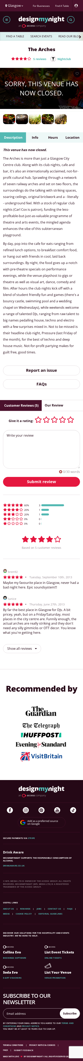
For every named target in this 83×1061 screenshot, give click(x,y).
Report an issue (41, 370)
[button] (29, 58)
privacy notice (30, 1026)
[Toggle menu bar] (6, 19)
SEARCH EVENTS (41, 36)
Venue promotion (55, 977)
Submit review (41, 481)
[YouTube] (57, 810)
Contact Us (54, 908)
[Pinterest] (41, 810)
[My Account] (77, 5)
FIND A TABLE (15, 36)
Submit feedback (23, 1050)
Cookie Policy (24, 913)
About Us (8, 908)
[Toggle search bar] (71, 19)
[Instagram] (26, 810)
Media (6, 913)
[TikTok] (73, 810)
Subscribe (70, 1013)
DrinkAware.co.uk (14, 865)
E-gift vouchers (12, 977)
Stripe (31, 838)
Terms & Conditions (13, 1045)
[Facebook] (10, 810)
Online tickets (53, 957)
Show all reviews (20, 648)
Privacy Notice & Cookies (42, 1045)
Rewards (25, 908)
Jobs (39, 908)
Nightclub (64, 59)
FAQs (41, 384)
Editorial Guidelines (50, 913)
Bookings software (14, 957)
